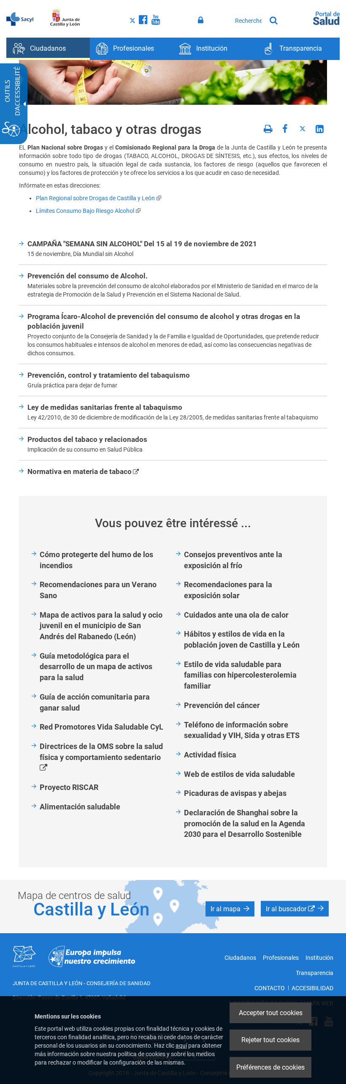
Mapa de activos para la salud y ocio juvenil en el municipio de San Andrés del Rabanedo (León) (101, 625)
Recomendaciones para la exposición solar (228, 590)
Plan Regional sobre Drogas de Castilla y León (95, 198)
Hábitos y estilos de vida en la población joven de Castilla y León (242, 639)
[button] (229, 909)
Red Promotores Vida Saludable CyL (101, 726)
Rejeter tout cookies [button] (270, 1040)
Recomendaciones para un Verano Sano (98, 590)
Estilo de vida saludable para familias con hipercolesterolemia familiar (240, 675)
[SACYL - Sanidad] (19, 18)
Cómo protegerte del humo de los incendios (96, 560)
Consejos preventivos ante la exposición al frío (233, 560)
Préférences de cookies (270, 1067)
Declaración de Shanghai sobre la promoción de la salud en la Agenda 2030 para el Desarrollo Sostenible (244, 823)
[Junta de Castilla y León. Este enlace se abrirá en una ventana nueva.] (65, 18)
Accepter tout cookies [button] (271, 1013)
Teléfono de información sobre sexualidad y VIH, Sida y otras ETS (242, 730)
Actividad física (210, 754)
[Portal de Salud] (326, 17)
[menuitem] (48, 49)
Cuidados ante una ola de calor (236, 614)
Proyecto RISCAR (69, 787)
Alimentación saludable (80, 806)
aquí (181, 1045)
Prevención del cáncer (222, 705)
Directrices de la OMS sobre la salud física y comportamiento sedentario (105, 758)
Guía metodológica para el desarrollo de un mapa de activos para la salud (96, 666)
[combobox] (248, 21)
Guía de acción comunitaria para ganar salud (95, 702)
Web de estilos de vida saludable (239, 774)
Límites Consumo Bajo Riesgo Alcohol (85, 210)
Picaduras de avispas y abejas (235, 793)
